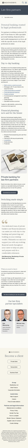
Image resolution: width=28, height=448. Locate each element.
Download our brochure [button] (9, 192)
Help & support (14, 396)
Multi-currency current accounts (12, 85)
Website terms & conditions (14, 408)
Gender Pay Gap (14, 413)
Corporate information (14, 390)
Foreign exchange (9, 94)
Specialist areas (9, 17)
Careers (14, 399)
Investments (7, 140)
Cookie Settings (14, 423)
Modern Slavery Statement (14, 418)
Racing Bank (14, 367)
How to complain (14, 415)
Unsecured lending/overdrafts (12, 90)
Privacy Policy (14, 410)
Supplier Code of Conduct (14, 420)
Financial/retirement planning (11, 92)
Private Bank (14, 361)
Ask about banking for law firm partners (14, 294)
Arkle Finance (14, 387)
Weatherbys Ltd (14, 385)
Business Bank (14, 372)
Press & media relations (14, 401)
